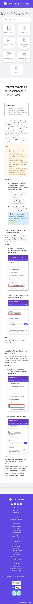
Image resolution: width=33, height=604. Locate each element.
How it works (16, 510)
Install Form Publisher (16, 519)
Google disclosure (16, 550)
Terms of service (16, 544)
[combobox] (16, 19)
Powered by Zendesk (25, 602)
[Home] (11, 3)
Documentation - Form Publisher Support (12, 13)
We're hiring (16, 566)
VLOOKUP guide (16, 537)
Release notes (16, 532)
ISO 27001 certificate (16, 559)
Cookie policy (16, 548)
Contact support (16, 530)
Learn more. (12, 222)
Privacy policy (16, 546)
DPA (16, 552)
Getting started (16, 526)
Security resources (16, 557)
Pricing (16, 517)
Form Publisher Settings (19, 15)
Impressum (16, 554)
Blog (16, 535)
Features (16, 515)
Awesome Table (16, 570)
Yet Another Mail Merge (16, 568)
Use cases (16, 512)
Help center (16, 528)
